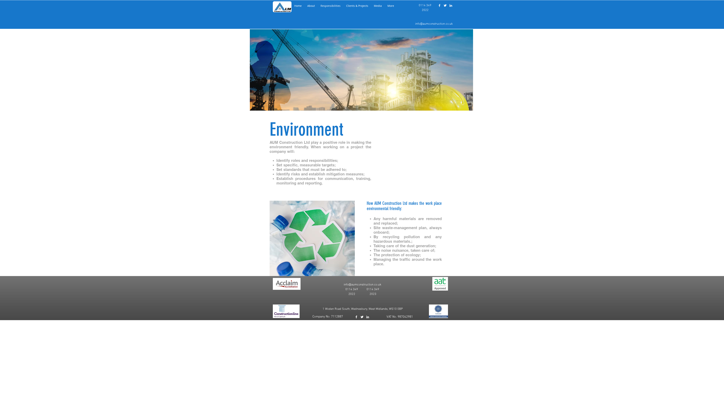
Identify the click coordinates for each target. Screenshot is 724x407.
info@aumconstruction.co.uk (434, 24)
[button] (311, 6)
